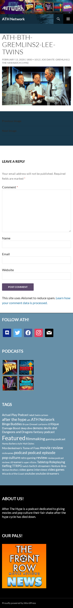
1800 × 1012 (33, 59)
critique (53, 424)
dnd (54, 428)
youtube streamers (47, 473)
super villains (30, 462)
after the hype (14, 419)
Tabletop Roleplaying (51, 462)
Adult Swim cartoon (38, 415)
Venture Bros (58, 466)
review (41, 457)
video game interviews (33, 469)
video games (56, 469)
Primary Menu (68, 19)
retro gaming (28, 458)
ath (28, 419)
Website (8, 270)
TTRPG (17, 466)
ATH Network (13, 19)
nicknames (7, 453)
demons (38, 428)
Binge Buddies (12, 424)
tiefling (7, 466)
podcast (20, 452)
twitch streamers (39, 466)
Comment (10, 187)
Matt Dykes (28, 443)
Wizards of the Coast (13, 473)
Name (6, 238)
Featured (13, 437)
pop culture (11, 457)
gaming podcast (55, 439)
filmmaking (35, 438)
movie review (51, 447)
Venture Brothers (10, 469)
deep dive (26, 428)
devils (48, 428)
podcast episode (41, 452)
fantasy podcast (44, 432)
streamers (16, 462)
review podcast (56, 458)
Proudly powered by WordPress (19, 603)
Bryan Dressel (30, 424)
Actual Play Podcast (15, 415)
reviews (6, 462)
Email (6, 254)
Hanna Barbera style (12, 443)
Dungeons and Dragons (17, 432)
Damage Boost (11, 428)
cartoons (42, 424)
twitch (26, 466)
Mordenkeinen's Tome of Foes (20, 448)
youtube (30, 473)
